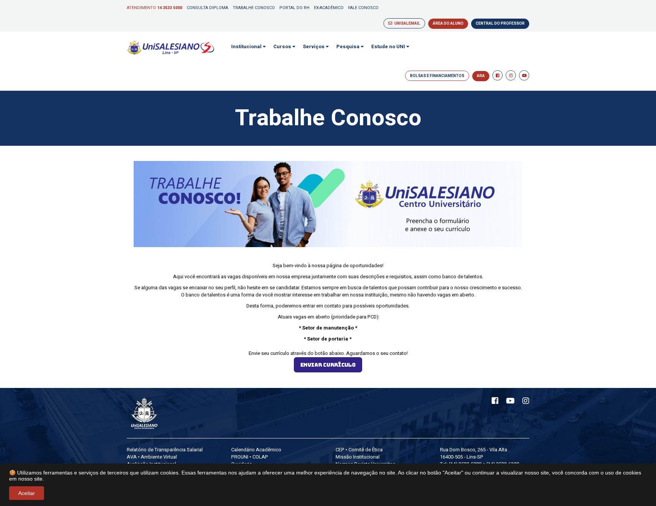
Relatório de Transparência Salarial (165, 449)
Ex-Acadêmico (329, 8)
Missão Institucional (358, 456)
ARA (481, 76)
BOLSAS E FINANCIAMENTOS (437, 76)
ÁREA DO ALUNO (448, 23)
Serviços (314, 46)
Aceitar (26, 493)
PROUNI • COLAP (249, 456)
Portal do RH (294, 8)
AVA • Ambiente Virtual (152, 456)
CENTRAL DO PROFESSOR (500, 23)
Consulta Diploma (207, 8)
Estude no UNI (388, 46)
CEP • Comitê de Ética (359, 449)
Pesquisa (348, 46)
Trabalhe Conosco (254, 8)
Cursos (282, 46)
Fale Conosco (363, 8)
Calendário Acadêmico (256, 449)
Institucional (247, 46)
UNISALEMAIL (406, 23)
